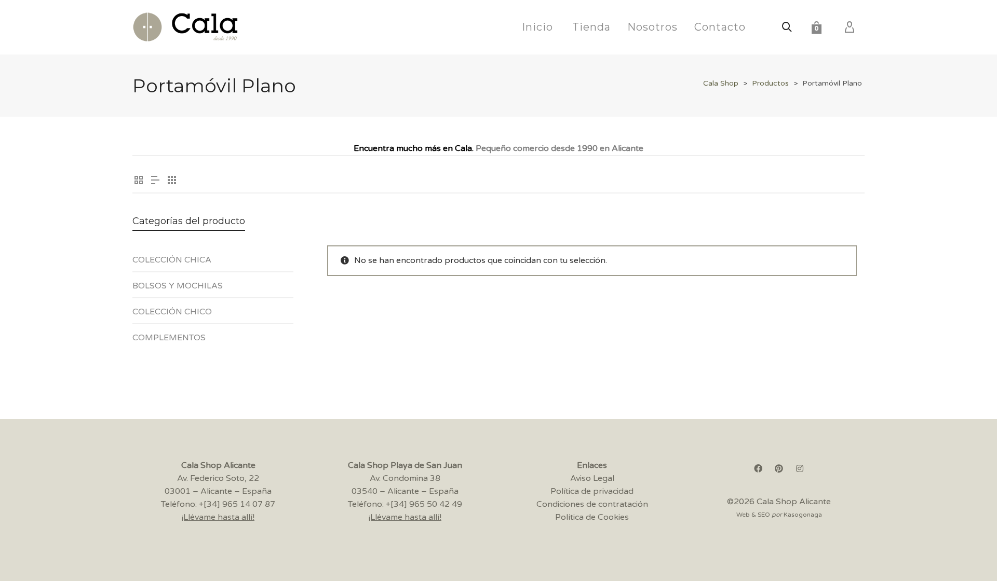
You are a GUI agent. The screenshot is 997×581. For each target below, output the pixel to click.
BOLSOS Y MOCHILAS (177, 286)
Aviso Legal (592, 478)
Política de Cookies (592, 517)
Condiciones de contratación (592, 504)
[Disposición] (155, 181)
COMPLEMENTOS (169, 338)
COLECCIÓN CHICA (171, 260)
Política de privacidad (592, 491)
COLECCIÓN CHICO (172, 312)
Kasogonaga (803, 514)
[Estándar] (138, 181)
